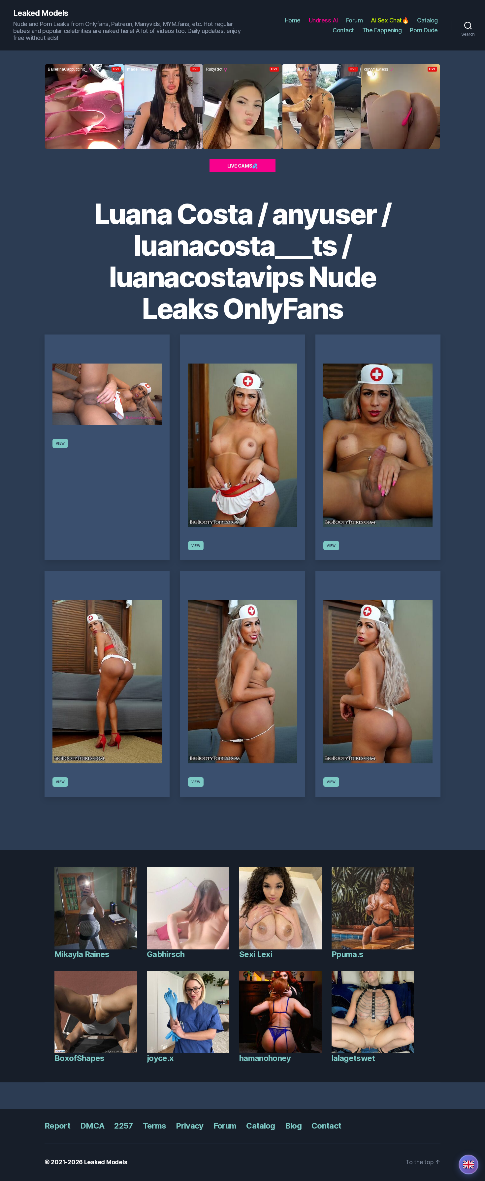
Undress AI (323, 20)
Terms (154, 1126)
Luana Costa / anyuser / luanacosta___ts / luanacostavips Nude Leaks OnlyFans (242, 261)
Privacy (189, 1126)
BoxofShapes (79, 1058)
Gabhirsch (165, 954)
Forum (354, 20)
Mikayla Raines (82, 954)
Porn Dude (424, 30)
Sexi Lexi (255, 954)
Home (293, 20)
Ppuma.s (347, 954)
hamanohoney (265, 1058)
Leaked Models (40, 13)
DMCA (92, 1126)
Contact (343, 30)
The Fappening (382, 30)
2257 (123, 1126)
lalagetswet (353, 1058)
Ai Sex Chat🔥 (390, 20)
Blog (293, 1126)
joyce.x (160, 1058)
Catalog (427, 20)
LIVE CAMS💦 (242, 166)
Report (57, 1126)
